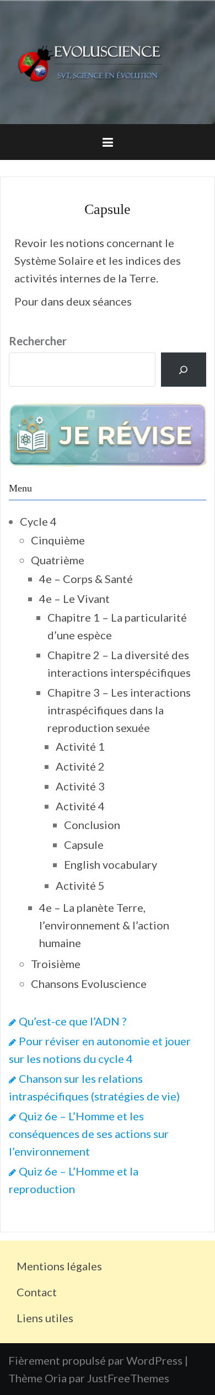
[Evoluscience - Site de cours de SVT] (107, 60)
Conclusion (92, 824)
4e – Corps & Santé (86, 578)
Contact (37, 1291)
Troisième (55, 963)
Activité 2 (80, 766)
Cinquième (58, 540)
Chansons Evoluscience (89, 983)
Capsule (84, 844)
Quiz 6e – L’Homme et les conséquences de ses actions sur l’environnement (89, 1133)
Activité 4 (80, 806)
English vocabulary (110, 864)
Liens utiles (45, 1317)
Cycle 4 (38, 521)
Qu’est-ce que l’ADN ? (72, 1021)
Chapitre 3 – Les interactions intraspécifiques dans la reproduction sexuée (119, 710)
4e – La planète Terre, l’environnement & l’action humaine (104, 925)
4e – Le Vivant (74, 598)
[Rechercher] (183, 369)
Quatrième (57, 559)
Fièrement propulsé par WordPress (95, 1360)
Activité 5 (80, 885)
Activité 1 (80, 746)
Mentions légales (59, 1266)
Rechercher (38, 341)
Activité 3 (80, 786)
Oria (56, 1378)
